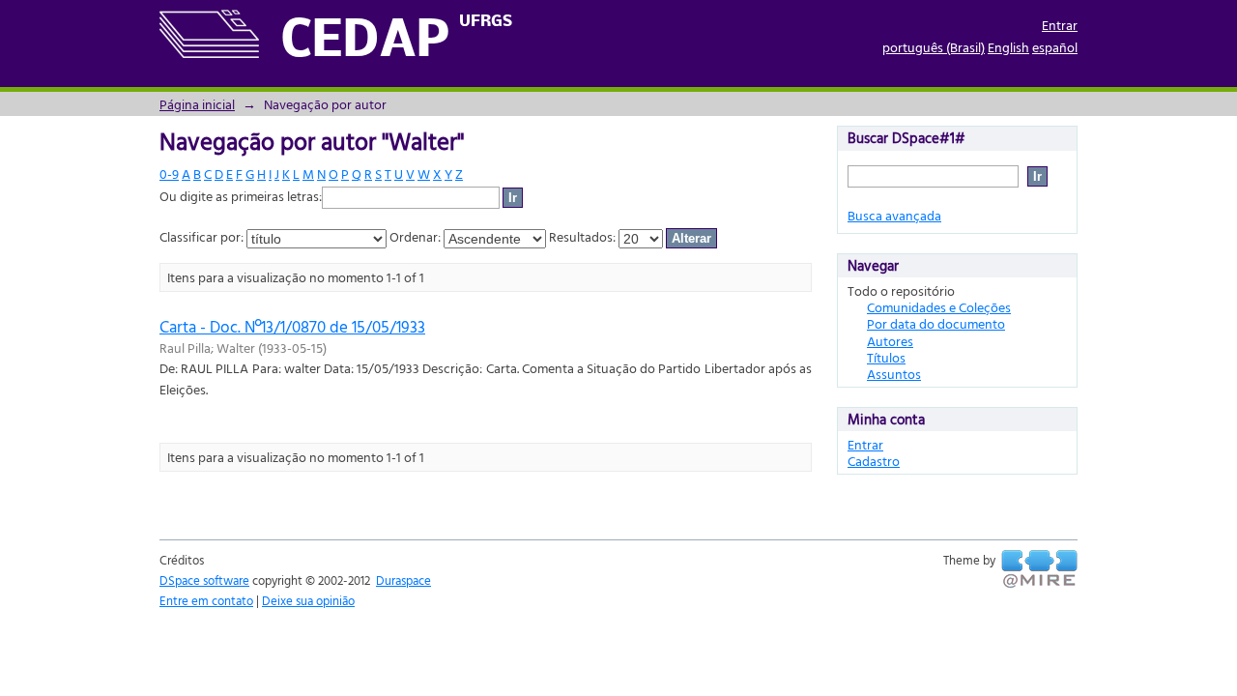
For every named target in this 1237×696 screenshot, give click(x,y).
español (1055, 47)
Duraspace (403, 580)
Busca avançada (894, 215)
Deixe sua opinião (308, 600)
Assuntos (894, 373)
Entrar (1060, 24)
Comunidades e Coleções (939, 307)
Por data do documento (936, 323)
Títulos (886, 357)
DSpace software (204, 580)
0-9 (169, 173)
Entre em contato (206, 600)
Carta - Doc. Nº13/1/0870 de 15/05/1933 (292, 326)
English (1008, 47)
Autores (890, 341)
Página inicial (197, 104)
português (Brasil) (933, 47)
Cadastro (874, 460)
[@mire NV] (1039, 569)
